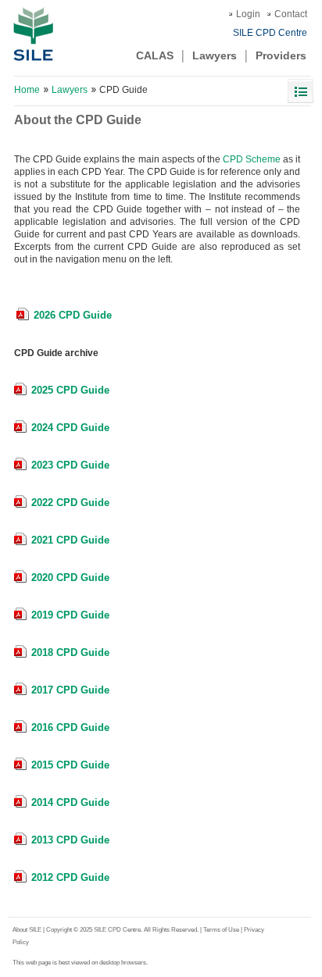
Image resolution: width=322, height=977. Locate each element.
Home (27, 89)
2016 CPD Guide (70, 727)
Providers (281, 55)
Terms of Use (222, 929)
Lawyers (214, 55)
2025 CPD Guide (70, 390)
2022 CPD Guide (70, 502)
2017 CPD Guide (70, 690)
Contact (290, 14)
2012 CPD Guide (70, 877)
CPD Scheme (252, 159)
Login (248, 14)
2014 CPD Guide (70, 802)
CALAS (155, 55)
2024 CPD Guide (70, 427)
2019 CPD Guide (70, 615)
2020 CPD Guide (70, 577)
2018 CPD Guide (70, 652)
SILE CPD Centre (270, 32)
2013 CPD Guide (70, 840)
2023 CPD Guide (70, 465)
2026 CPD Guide (73, 315)
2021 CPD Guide (70, 540)
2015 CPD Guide (70, 765)
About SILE (27, 929)
